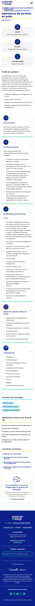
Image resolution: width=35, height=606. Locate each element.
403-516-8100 (17, 542)
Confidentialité (27, 527)
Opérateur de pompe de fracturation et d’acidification (17, 462)
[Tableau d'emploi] (17, 488)
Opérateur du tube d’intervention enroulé (16, 458)
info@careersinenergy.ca (17, 540)
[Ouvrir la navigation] (31, 3)
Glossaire (18, 527)
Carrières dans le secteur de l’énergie (17, 8)
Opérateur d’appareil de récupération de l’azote (17, 467)
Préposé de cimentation (13, 454)
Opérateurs (8, 9)
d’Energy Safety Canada (21, 523)
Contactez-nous (8, 527)
